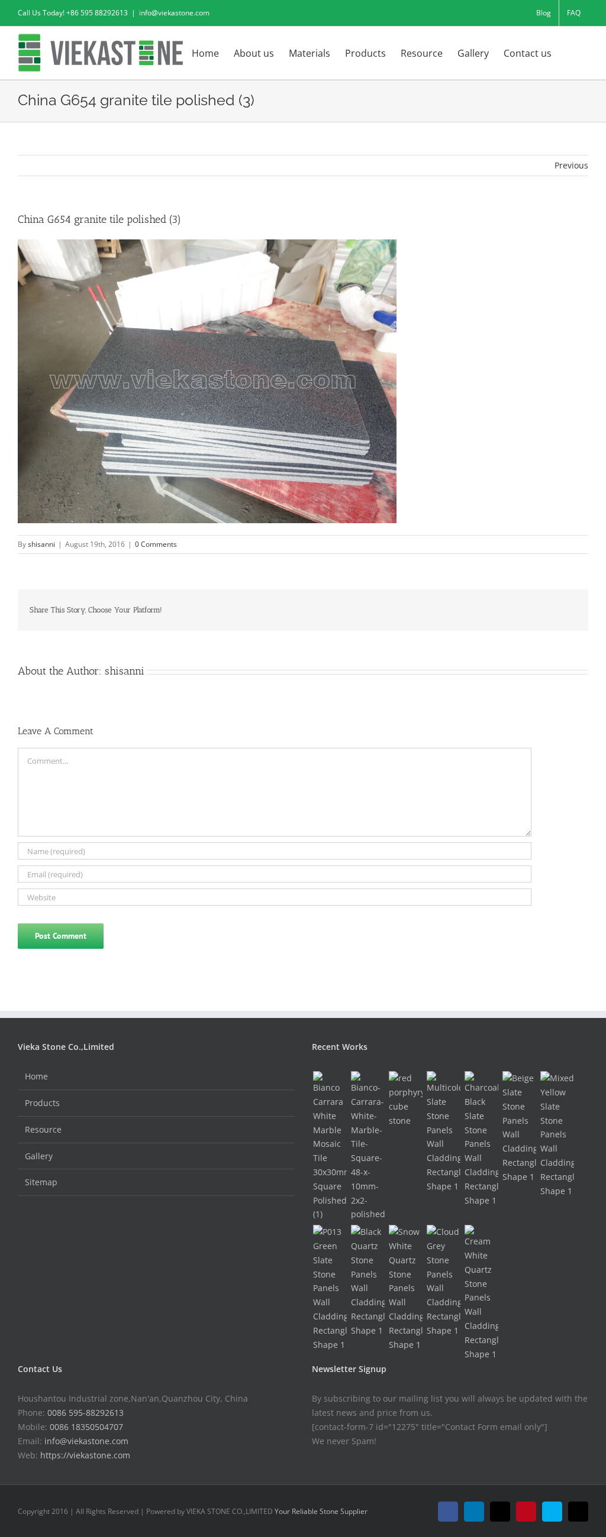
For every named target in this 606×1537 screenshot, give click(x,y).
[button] (569, 52)
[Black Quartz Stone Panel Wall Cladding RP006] (367, 1281)
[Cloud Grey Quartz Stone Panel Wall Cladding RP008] (443, 1281)
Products (42, 1102)
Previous (571, 165)
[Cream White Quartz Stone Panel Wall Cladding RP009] (481, 1293)
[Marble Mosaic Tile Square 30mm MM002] (329, 1146)
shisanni (41, 544)
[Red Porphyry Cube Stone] (405, 1099)
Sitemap (41, 1182)
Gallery (39, 1156)
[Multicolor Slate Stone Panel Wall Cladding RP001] (443, 1132)
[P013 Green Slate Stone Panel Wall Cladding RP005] (329, 1288)
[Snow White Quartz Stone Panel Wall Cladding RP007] (405, 1288)
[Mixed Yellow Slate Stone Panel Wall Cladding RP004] (557, 1134)
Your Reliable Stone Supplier (321, 1511)
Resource (43, 1129)
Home (36, 1076)
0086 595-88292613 (85, 1412)
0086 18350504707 (86, 1426)
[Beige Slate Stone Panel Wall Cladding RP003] (519, 1127)
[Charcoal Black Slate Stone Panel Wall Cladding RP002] (481, 1139)
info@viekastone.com (174, 13)
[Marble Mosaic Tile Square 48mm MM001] (367, 1146)
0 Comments (156, 544)
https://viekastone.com (85, 1455)
